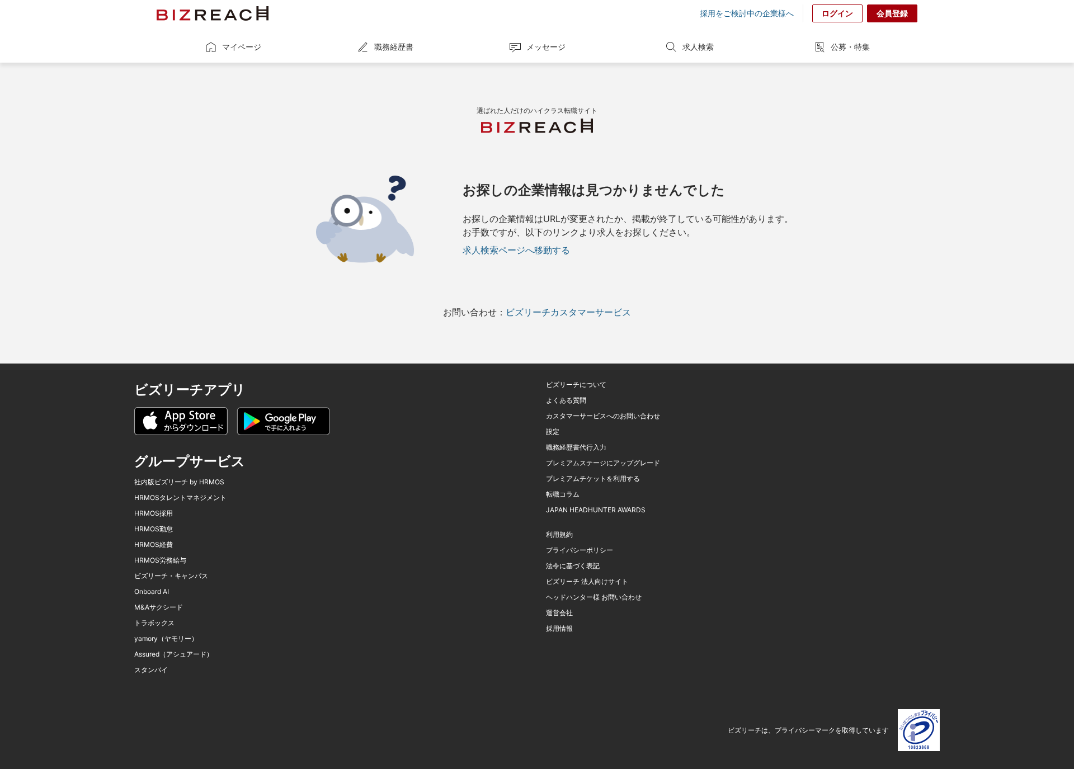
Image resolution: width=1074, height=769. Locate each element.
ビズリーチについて (576, 384)
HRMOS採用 (153, 513)
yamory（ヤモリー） (166, 638)
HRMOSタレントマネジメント (180, 497)
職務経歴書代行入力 (576, 447)
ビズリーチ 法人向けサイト (587, 581)
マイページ (241, 46)
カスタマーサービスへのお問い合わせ (603, 416)
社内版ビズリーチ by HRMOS (179, 482)
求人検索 (698, 46)
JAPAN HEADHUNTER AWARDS (596, 510)
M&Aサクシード (158, 607)
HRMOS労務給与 (160, 560)
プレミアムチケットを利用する (593, 478)
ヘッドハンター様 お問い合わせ (594, 597)
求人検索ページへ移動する (516, 250)
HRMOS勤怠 (153, 529)
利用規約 (559, 534)
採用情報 (559, 628)
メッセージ (546, 46)
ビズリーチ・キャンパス (171, 576)
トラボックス (154, 623)
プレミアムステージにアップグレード (603, 463)
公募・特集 (850, 46)
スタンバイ (151, 670)
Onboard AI (151, 591)
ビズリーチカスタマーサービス (568, 312)
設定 (552, 431)
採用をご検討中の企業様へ (747, 13)
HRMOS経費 (153, 544)
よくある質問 (566, 400)
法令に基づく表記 (573, 566)
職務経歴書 (393, 46)
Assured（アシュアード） (173, 654)
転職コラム (563, 494)
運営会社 (559, 613)
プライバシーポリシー (579, 550)
